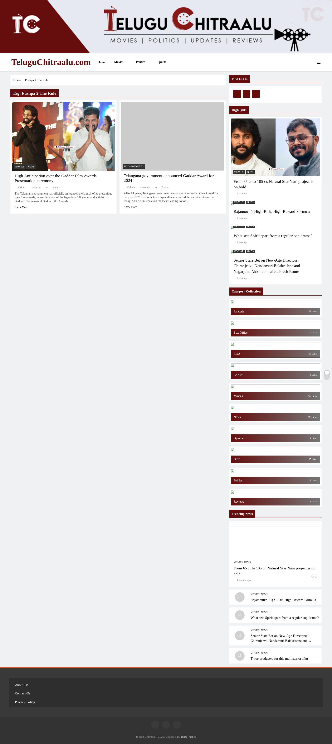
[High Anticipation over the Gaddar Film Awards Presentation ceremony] (63, 136)
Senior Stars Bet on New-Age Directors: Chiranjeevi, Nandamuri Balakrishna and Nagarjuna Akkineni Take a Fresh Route (267, 266)
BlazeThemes (188, 736)
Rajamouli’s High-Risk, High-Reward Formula (272, 211)
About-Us (21, 685)
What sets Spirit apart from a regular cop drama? (273, 236)
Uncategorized (134, 166)
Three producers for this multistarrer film (279, 658)
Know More (21, 207)
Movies (118, 62)
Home (101, 62)
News (31, 166)
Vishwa (22, 187)
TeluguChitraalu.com (51, 62)
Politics (140, 62)
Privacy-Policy (25, 702)
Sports (161, 62)
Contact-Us (22, 693)
